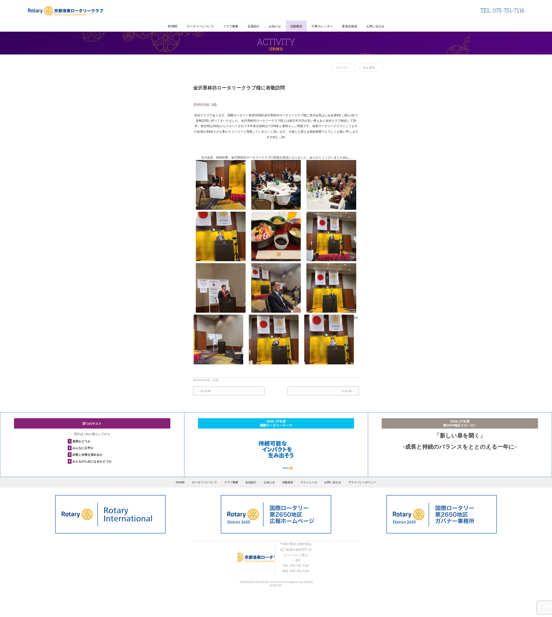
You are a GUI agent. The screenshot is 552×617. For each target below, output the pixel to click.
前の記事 (205, 391)
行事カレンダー (322, 26)
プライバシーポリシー (362, 482)
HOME (172, 26)
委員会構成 (349, 26)
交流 (214, 104)
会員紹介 (254, 26)
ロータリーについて (200, 26)
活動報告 (296, 26)
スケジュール (308, 482)
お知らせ (275, 26)
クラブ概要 (230, 26)
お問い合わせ (375, 26)
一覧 (276, 389)
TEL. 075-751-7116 (502, 10)
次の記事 (346, 391)
